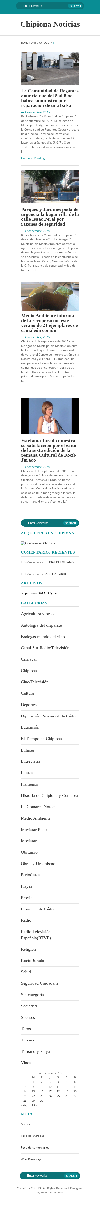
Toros (26, 1028)
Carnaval (29, 659)
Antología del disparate (41, 625)
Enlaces (27, 750)
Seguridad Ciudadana (39, 983)
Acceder (26, 1124)
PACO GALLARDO (55, 574)
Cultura (27, 693)
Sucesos (28, 1017)
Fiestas (27, 772)
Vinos (26, 1062)
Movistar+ (30, 840)
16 (41, 1091)
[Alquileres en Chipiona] (38, 543)
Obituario (29, 852)
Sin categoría (32, 994)
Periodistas (30, 874)
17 (50, 1091)
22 (33, 1096)
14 (25, 1091)
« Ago (24, 1105)
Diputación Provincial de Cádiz (48, 716)
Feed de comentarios (35, 1147)
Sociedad (29, 1006)
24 (50, 1096)
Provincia (29, 897)
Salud (26, 972)
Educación (30, 727)
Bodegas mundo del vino (43, 636)
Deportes (29, 704)
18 (58, 1091)
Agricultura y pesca (38, 613)
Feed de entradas (32, 1136)
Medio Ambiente (35, 818)
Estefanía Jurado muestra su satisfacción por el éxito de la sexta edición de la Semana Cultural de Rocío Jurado (48, 450)
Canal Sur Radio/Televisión (45, 647)
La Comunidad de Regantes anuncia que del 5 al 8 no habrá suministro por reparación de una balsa (50, 98)
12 (66, 1087)
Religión (28, 949)
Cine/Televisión (35, 681)
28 (25, 1101)
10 (50, 1087)
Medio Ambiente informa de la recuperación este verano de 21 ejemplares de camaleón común (49, 323)
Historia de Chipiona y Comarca (49, 795)
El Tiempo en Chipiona (41, 738)
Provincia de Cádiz (37, 909)
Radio (26, 920)
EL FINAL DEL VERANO (59, 562)
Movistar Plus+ (34, 829)
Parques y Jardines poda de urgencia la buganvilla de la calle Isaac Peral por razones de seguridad (50, 217)
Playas (26, 886)
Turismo (28, 1040)
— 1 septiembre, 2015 (35, 112)
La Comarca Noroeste (40, 806)
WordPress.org (31, 1159)
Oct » (34, 1105)
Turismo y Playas (36, 1051)
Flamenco (29, 784)
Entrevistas (30, 761)
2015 (34, 42)
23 (41, 1096)
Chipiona (29, 670)
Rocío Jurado (32, 960)
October (44, 42)
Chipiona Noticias (50, 24)
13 (75, 1087)
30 (41, 1101)
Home (24, 42)
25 (58, 1096)
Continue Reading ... (34, 158)
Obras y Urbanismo (38, 863)
